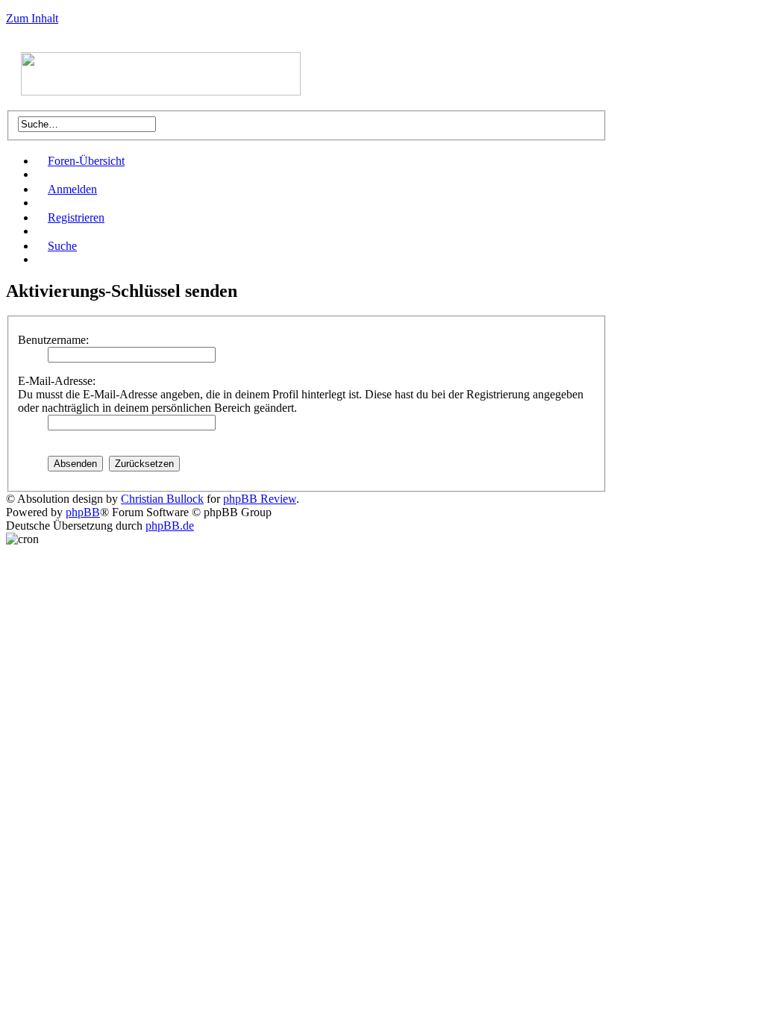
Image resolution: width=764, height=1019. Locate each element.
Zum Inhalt (32, 18)
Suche (62, 245)
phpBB (83, 512)
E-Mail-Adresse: (57, 380)
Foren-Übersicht (86, 160)
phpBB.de (169, 525)
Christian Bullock (162, 498)
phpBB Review (259, 498)
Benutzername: (53, 339)
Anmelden (72, 189)
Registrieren (76, 217)
